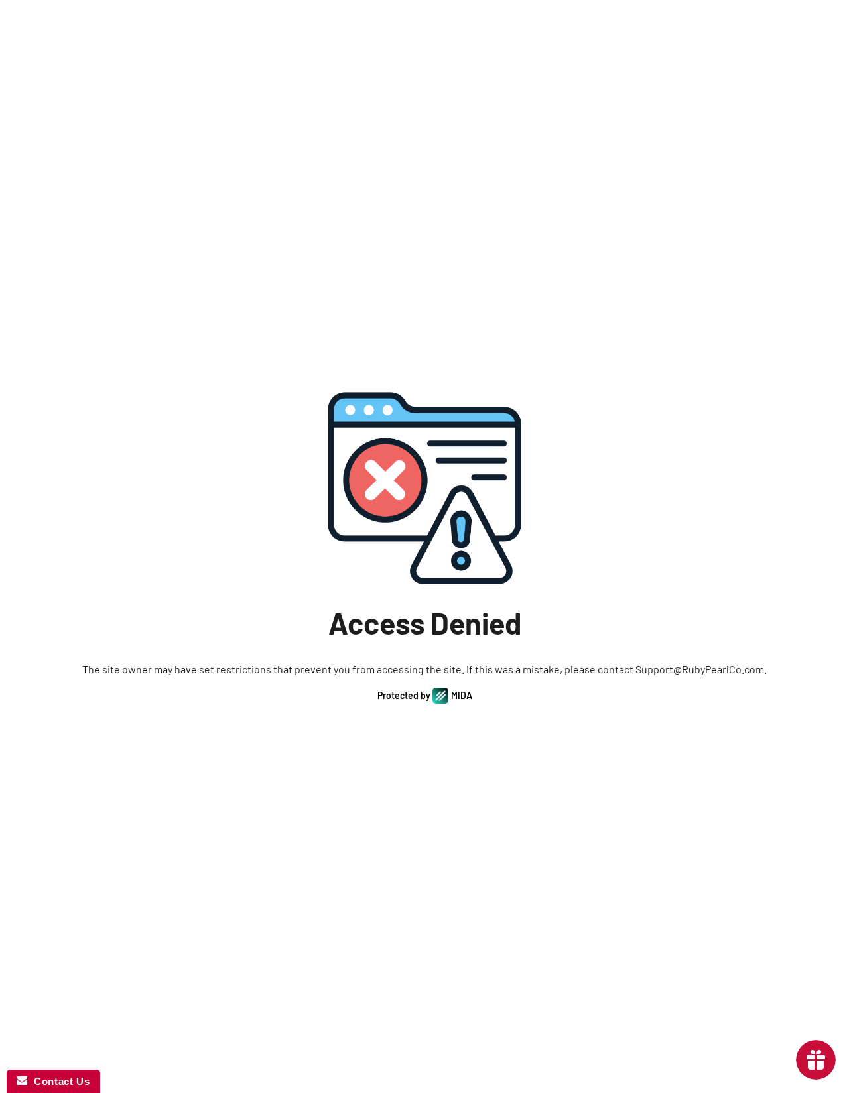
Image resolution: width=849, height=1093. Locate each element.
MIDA (461, 695)
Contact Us (58, 1081)
